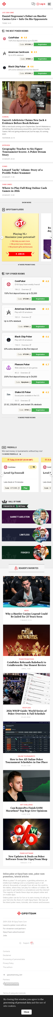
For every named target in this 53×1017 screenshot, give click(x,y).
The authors (7, 967)
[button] (51, 237)
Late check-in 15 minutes (13, 482)
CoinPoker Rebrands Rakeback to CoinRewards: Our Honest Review (26, 664)
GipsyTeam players (15, 209)
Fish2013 (25, 552)
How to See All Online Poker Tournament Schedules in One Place (26, 761)
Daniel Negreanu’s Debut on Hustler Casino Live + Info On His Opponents (24, 18)
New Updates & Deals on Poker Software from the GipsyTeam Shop (26, 858)
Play (25, 488)
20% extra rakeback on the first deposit (23, 70)
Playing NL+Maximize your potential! (20, 235)
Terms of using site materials (14, 993)
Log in (42, 4)
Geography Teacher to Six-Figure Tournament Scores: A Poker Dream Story (24, 151)
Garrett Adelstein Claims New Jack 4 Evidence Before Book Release (24, 122)
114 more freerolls (10, 454)
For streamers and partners (14, 929)
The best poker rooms (16, 31)
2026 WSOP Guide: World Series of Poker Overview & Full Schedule (26, 712)
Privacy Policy (8, 963)
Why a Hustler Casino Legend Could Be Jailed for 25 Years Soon (26, 615)
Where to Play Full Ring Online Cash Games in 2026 (24, 189)
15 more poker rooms (26, 417)
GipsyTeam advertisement (14, 932)
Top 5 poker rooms (15, 273)
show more (26, 202)
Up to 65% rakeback (16, 55)
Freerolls (12, 447)
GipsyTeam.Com (20, 922)
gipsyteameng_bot (14, 975)
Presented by (9, 506)
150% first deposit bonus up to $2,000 (22, 41)
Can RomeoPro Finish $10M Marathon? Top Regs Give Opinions (26, 809)
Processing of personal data (14, 959)
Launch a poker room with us (14, 925)
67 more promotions (26, 265)
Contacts (6, 951)
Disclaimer (7, 955)
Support (26, 943)
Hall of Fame (15, 501)
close (26, 1012)
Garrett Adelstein (20, 517)
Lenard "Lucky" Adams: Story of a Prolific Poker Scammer (22, 171)
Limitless (25, 534)
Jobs (5, 936)
